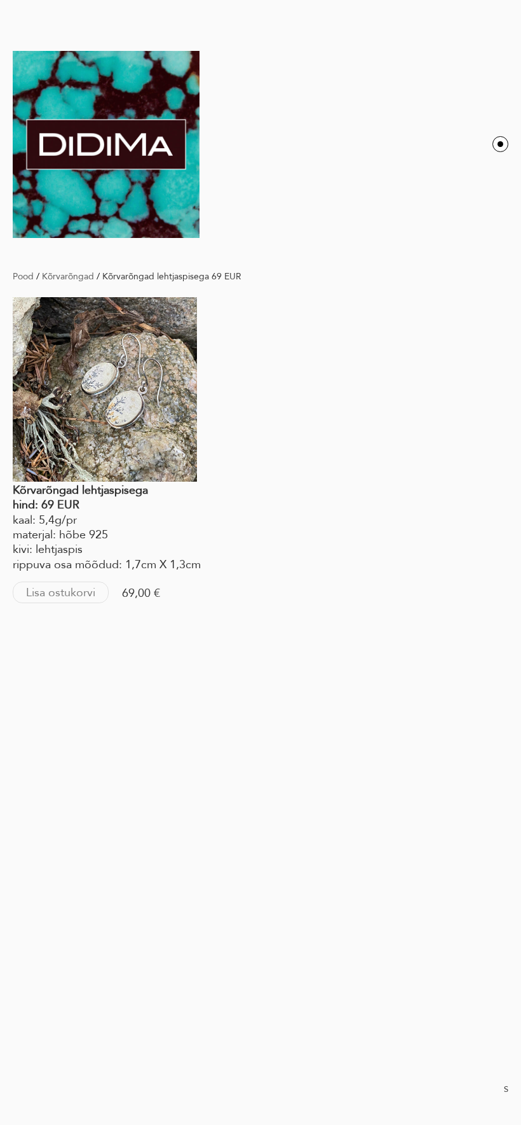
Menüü (500, 144)
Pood (23, 276)
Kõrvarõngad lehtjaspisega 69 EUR (171, 276)
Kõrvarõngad (68, 276)
